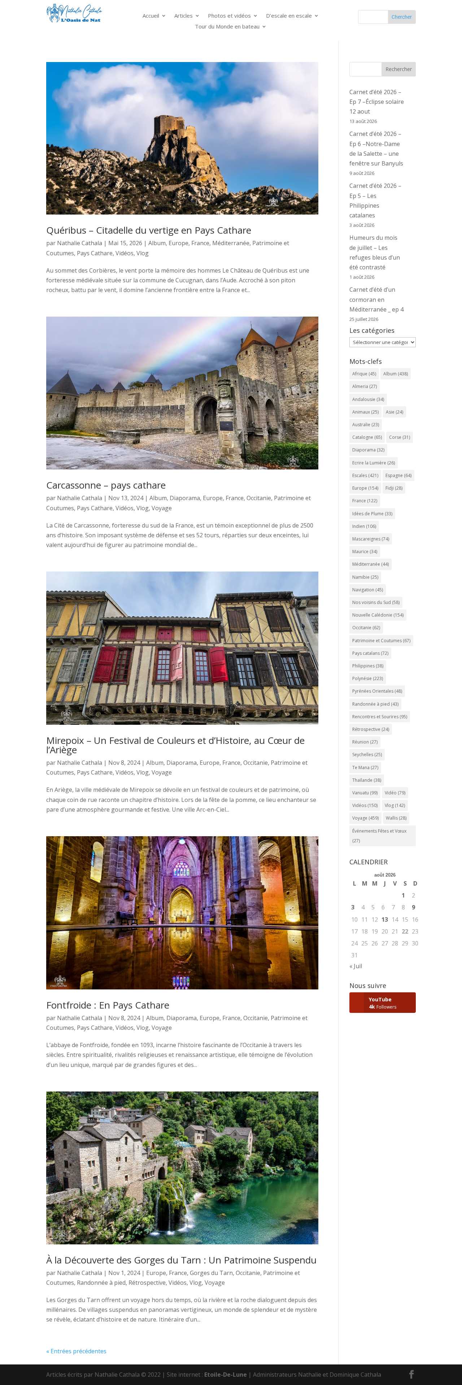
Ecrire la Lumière (373, 463)
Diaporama (185, 498)
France (200, 243)
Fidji (393, 488)
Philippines (367, 666)
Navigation (367, 590)
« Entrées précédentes (76, 1351)
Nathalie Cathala (79, 243)
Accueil (151, 16)
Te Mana (365, 767)
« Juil (355, 966)
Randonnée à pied (101, 1283)
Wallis (396, 818)
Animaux (365, 412)
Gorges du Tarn (211, 1273)
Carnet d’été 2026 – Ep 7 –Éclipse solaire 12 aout (376, 101)
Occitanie (259, 498)
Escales (365, 475)
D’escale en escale (289, 16)
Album (157, 243)
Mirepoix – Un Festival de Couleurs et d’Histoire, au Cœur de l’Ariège (175, 745)
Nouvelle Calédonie (378, 615)
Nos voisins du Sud (376, 602)
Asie (394, 412)
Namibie (365, 577)
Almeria (364, 386)
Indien (364, 526)
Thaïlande (366, 780)
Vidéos (125, 253)
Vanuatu (365, 793)
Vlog (142, 253)
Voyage (162, 508)
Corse (399, 437)
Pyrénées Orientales (377, 691)
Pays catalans (370, 653)
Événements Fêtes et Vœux (379, 836)
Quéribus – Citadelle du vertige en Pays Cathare (148, 230)
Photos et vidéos (229, 16)
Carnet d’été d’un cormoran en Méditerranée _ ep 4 (376, 299)
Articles (183, 16)
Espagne (398, 475)
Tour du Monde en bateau (227, 27)
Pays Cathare (95, 253)
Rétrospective (147, 1283)
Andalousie (368, 399)
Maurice (364, 551)
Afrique (364, 374)
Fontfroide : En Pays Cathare (107, 1004)
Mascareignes (370, 539)
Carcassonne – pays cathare (106, 484)
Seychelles (367, 754)
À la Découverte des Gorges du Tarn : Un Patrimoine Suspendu (181, 1259)
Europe (178, 243)
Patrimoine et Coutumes (381, 641)
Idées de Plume (372, 514)
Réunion (365, 742)
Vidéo (395, 793)
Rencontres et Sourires (379, 717)
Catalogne (367, 437)
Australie (365, 425)
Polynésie (367, 678)
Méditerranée (230, 243)
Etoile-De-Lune (225, 1375)
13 (385, 919)
